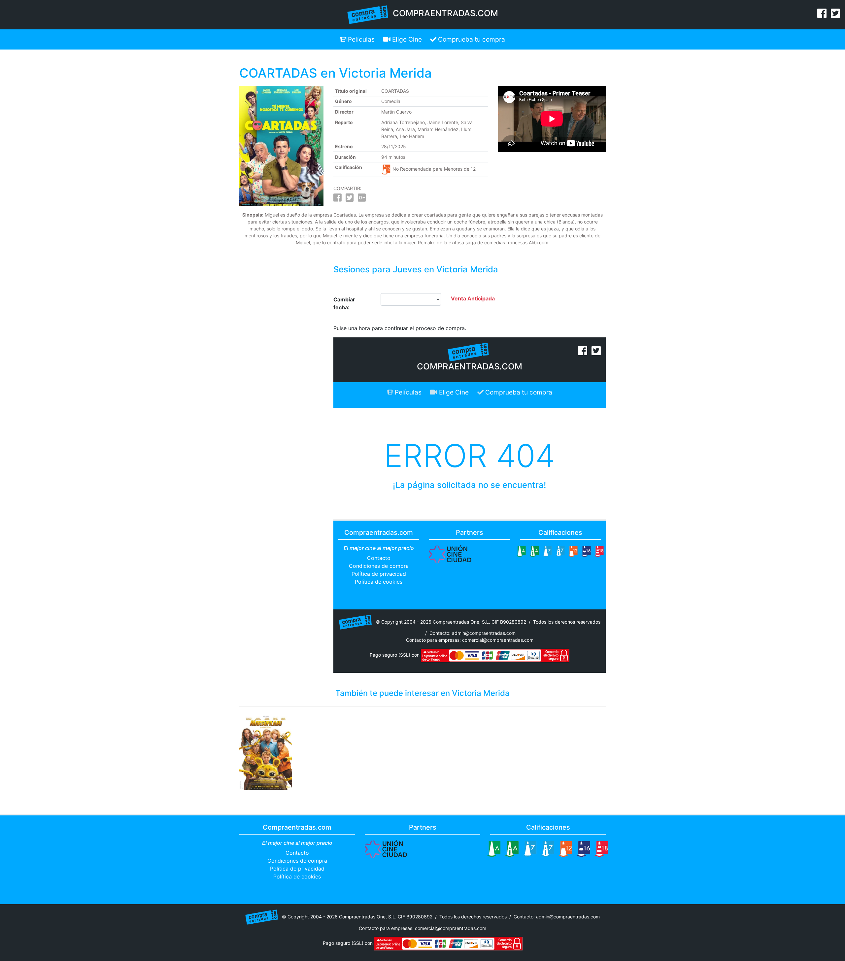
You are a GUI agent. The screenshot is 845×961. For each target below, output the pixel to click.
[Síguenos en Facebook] (822, 15)
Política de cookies (378, 581)
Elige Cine (406, 39)
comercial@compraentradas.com (497, 640)
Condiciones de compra (379, 566)
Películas (360, 39)
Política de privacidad (379, 573)
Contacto (378, 558)
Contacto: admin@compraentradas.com (472, 633)
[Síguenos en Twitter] (835, 15)
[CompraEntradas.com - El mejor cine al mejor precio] (368, 14)
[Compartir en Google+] (362, 199)
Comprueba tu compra (470, 39)
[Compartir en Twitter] (350, 199)
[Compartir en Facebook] (337, 199)
